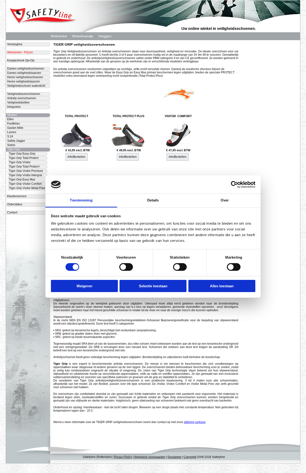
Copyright (190, 457)
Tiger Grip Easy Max (22, 179)
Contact (12, 212)
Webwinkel (59, 36)
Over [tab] (225, 200)
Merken (12, 115)
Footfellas (13, 123)
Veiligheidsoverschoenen (23, 94)
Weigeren (84, 286)
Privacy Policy (123, 457)
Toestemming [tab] (81, 200)
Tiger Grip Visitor (20, 162)
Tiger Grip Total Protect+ (24, 166)
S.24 (10, 136)
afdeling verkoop (195, 422)
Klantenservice (17, 196)
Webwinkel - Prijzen (20, 52)
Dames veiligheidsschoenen (25, 68)
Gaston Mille (15, 128)
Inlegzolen (14, 107)
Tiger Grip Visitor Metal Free (27, 188)
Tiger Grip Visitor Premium (26, 171)
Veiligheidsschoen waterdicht (26, 85)
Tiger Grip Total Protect (23, 158)
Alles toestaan (222, 286)
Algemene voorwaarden (149, 457)
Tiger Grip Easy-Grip (22, 153)
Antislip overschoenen (21, 98)
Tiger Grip (13, 149)
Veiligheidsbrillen (18, 102)
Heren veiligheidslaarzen (23, 81)
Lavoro (11, 132)
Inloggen (104, 36)
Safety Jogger (16, 140)
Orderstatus (14, 204)
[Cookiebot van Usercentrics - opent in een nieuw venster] (234, 184)
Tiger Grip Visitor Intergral (25, 175)
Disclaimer (174, 457)
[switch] (126, 267)
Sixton (11, 145)
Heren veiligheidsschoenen (25, 77)
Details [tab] (153, 200)
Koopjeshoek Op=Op (20, 60)
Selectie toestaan (153, 286)
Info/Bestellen (76, 156)
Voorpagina (14, 44)
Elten (10, 119)
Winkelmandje (82, 36)
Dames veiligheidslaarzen (24, 73)
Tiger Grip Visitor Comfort (25, 183)
